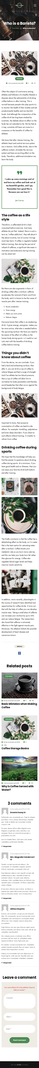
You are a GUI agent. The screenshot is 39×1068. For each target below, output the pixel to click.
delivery (19, 646)
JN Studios (25, 1065)
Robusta (19, 78)
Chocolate (8, 676)
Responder (7, 846)
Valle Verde (14, 1065)
